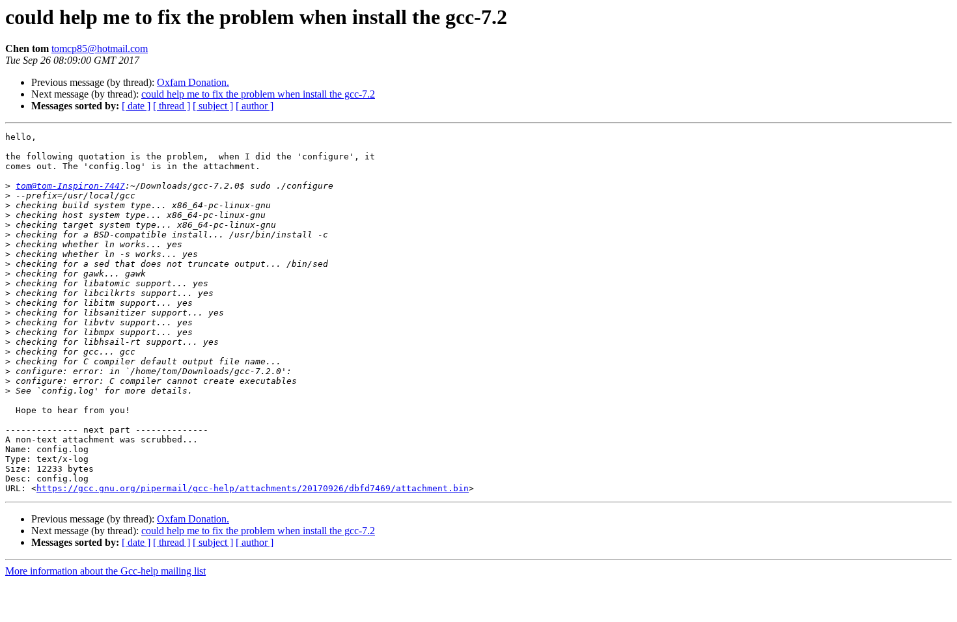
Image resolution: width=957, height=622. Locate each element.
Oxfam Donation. (193, 82)
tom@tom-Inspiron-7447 (70, 186)
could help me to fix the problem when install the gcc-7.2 (258, 94)
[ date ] (136, 105)
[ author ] (254, 105)
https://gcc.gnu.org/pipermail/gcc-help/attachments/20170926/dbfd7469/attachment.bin (252, 488)
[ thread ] (171, 105)
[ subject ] (213, 105)
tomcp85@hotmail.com (99, 48)
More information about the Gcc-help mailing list (105, 570)
